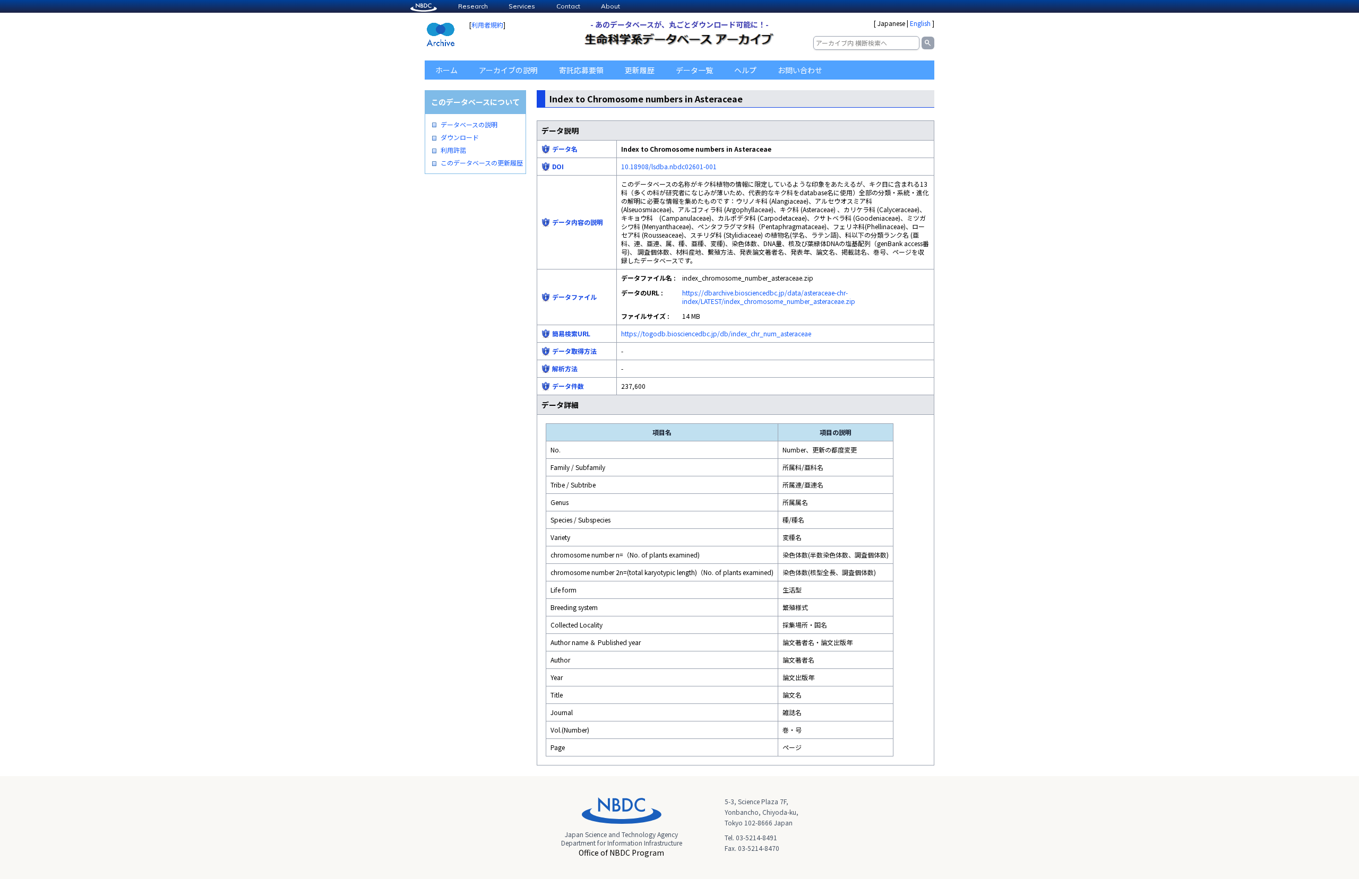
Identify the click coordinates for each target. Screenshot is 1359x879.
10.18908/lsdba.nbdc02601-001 (669, 166)
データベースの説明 (469, 124)
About (610, 6)
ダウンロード (460, 137)
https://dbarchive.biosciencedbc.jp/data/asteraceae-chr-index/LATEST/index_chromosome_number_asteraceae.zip (768, 297)
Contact (568, 6)
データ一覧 (694, 70)
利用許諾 (453, 150)
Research (473, 6)
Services (522, 6)
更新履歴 (640, 70)
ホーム (446, 70)
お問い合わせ (800, 70)
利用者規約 (487, 24)
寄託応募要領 (581, 70)
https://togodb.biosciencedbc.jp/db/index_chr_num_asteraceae (716, 333)
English (920, 23)
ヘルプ (745, 70)
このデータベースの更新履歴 (482, 163)
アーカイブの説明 (508, 70)
